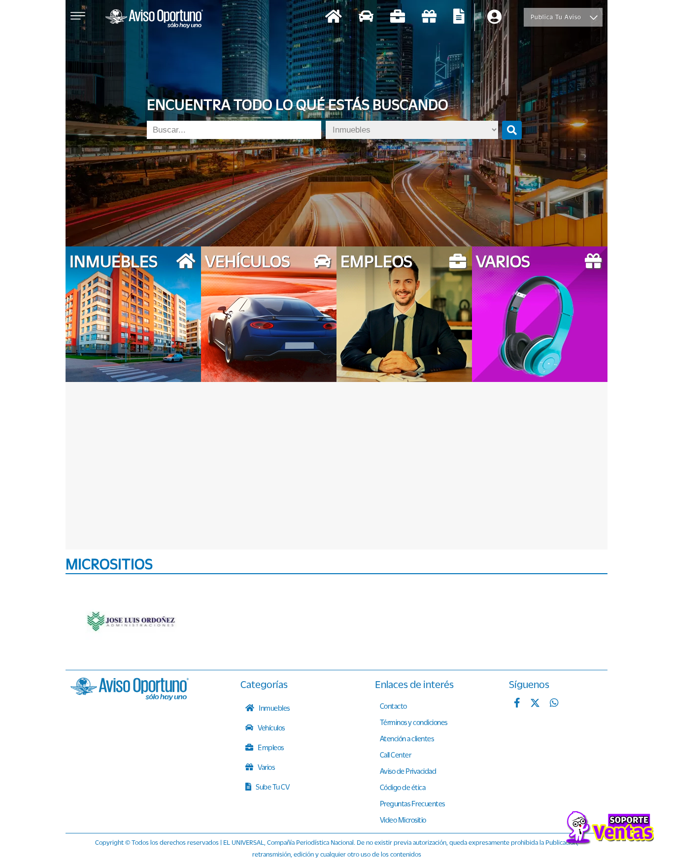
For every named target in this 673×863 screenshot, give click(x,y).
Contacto (393, 706)
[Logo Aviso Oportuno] (154, 19)
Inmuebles (274, 708)
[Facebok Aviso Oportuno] (517, 704)
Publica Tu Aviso (556, 17)
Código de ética (403, 787)
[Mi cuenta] (494, 17)
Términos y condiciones (413, 722)
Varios (266, 767)
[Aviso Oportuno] (129, 697)
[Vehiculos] (366, 17)
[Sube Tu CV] (459, 17)
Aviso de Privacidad (408, 771)
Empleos (270, 747)
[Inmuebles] (333, 17)
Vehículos (271, 727)
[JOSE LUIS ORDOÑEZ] (132, 622)
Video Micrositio (403, 820)
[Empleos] (397, 17)
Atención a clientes (407, 738)
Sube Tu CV (272, 787)
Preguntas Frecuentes (412, 803)
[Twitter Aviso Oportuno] (535, 704)
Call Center (395, 755)
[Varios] (429, 17)
